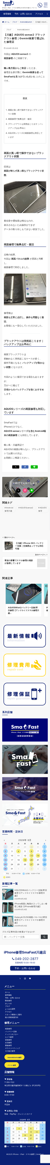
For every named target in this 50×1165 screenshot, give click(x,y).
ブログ (8, 30)
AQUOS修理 (42, 509)
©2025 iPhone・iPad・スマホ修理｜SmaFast (25, 1154)
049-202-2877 (26, 959)
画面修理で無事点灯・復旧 (19, 119)
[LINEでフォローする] (31, 490)
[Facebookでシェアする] (25, 467)
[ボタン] (40, 5)
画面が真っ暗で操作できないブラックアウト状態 (25, 112)
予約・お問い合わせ (25, 968)
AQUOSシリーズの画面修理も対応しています (25, 135)
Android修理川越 (9, 509)
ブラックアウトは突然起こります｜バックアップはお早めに (25, 126)
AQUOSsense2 (26, 508)
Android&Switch (23, 30)
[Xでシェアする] (15, 467)
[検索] (44, 937)
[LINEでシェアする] (34, 467)
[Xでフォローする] (18, 490)
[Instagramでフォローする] (25, 490)
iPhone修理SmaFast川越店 (25, 952)
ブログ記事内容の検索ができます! (18, 932)
